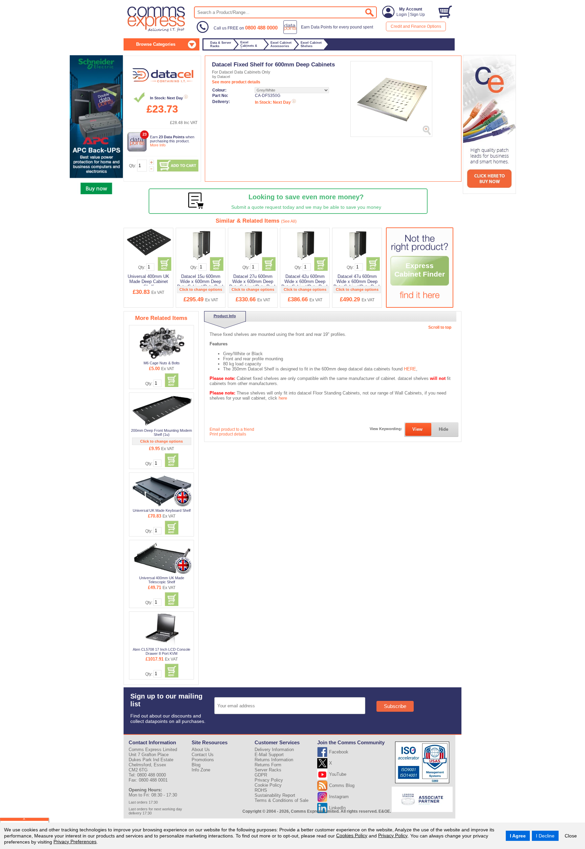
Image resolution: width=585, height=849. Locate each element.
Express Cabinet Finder (419, 270)
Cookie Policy (268, 785)
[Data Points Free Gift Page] (329, 32)
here (283, 398)
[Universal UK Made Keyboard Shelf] (162, 490)
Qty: (132, 165)
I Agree (518, 835)
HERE (410, 368)
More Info (158, 145)
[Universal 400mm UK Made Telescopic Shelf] (162, 557)
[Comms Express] (157, 30)
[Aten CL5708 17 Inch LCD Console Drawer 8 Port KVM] (162, 629)
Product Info (225, 316)
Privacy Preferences (74, 841)
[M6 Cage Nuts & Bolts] (162, 343)
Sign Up (417, 14)
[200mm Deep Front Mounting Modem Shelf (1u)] (162, 410)
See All (288, 221)
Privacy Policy (393, 835)
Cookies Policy (351, 835)
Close (571, 835)
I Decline (545, 835)
